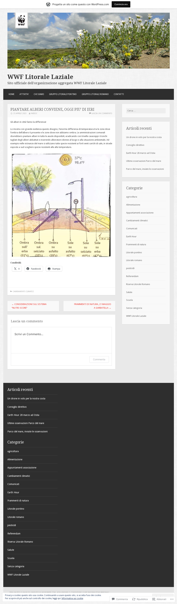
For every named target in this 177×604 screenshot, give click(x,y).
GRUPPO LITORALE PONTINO (63, 94)
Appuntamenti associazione (139, 212)
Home (11, 94)
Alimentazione (133, 204)
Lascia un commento (102, 113)
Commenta (99, 359)
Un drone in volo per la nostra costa (144, 137)
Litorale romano (134, 260)
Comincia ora (121, 4)
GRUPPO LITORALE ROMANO (95, 94)
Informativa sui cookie (72, 598)
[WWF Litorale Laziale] (88, 67)
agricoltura (131, 196)
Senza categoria (134, 308)
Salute (129, 292)
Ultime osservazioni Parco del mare (143, 161)
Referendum (132, 276)
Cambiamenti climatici (23, 291)
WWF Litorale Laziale (40, 76)
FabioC (34, 113)
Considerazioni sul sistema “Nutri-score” (29, 306)
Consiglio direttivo (135, 145)
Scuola (129, 300)
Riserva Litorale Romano (138, 284)
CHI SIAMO (39, 94)
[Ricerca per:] (146, 110)
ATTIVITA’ (24, 94)
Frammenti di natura (136, 244)
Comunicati (131, 228)
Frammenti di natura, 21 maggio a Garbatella (92, 306)
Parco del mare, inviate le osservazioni (145, 169)
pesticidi (130, 268)
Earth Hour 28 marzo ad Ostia (140, 153)
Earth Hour (131, 236)
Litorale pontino (134, 252)
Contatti (119, 94)
